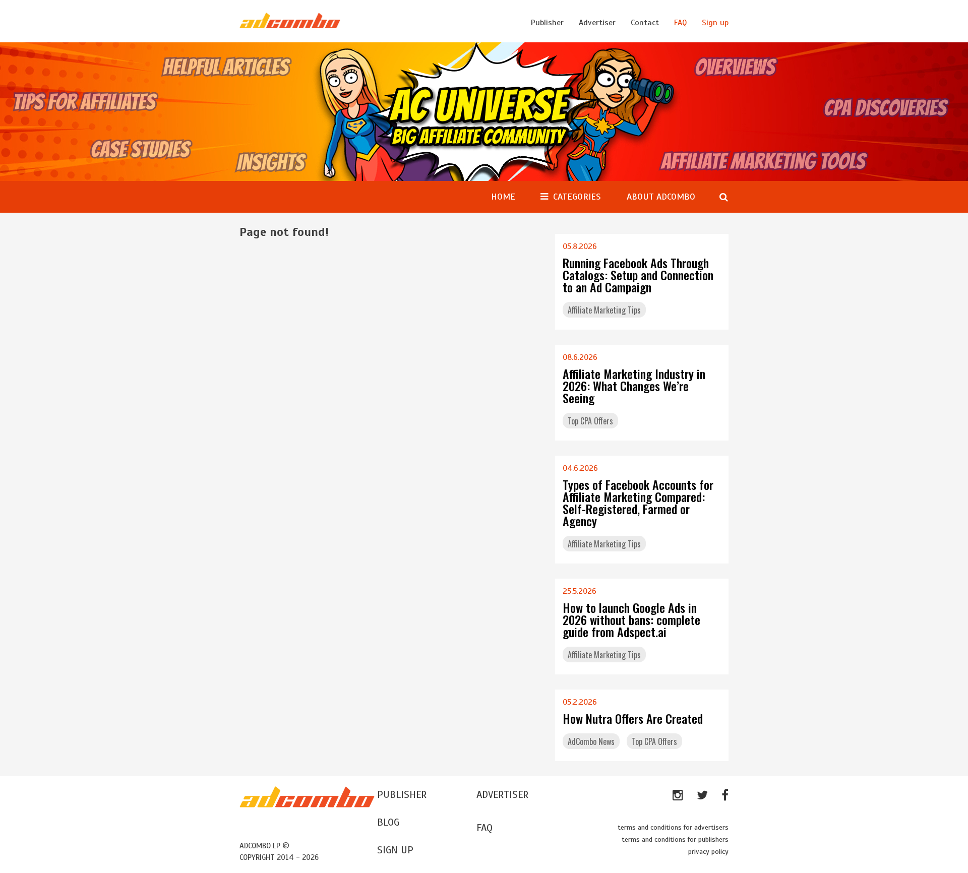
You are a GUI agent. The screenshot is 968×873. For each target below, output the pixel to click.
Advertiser (597, 23)
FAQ (680, 23)
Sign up (715, 23)
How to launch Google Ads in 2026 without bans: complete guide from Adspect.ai (631, 619)
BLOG (388, 822)
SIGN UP (395, 850)
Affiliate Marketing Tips (604, 310)
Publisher (547, 23)
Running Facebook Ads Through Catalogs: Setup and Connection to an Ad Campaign (638, 275)
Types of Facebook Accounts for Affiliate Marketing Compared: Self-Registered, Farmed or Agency (638, 502)
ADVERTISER (502, 794)
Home (503, 196)
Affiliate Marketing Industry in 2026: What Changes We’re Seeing (634, 385)
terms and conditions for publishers (675, 839)
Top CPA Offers (590, 421)
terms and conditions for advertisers (673, 827)
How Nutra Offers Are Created (633, 718)
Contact (645, 23)
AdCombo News (591, 741)
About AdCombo (661, 196)
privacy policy (708, 851)
